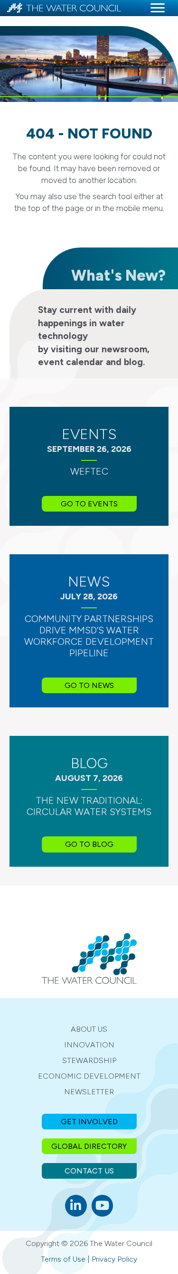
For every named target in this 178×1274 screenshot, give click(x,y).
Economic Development (89, 1076)
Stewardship (89, 1060)
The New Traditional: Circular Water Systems (89, 806)
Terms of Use (63, 1259)
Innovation (89, 1044)
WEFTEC (89, 471)
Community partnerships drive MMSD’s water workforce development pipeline (89, 636)
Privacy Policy (114, 1259)
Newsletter (89, 1091)
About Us (89, 1029)
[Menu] (158, 8)
